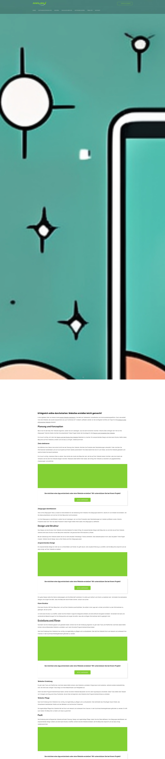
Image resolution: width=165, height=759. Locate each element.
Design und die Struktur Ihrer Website (67, 437)
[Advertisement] (82, 393)
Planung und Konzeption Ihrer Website (104, 433)
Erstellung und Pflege (49, 620)
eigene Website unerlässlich (68, 417)
